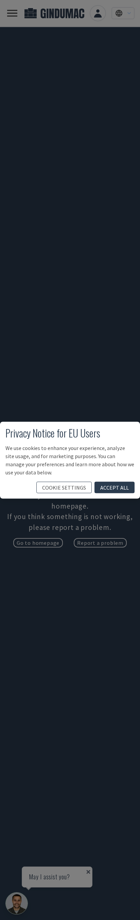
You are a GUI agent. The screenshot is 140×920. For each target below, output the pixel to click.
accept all (114, 487)
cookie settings (64, 487)
